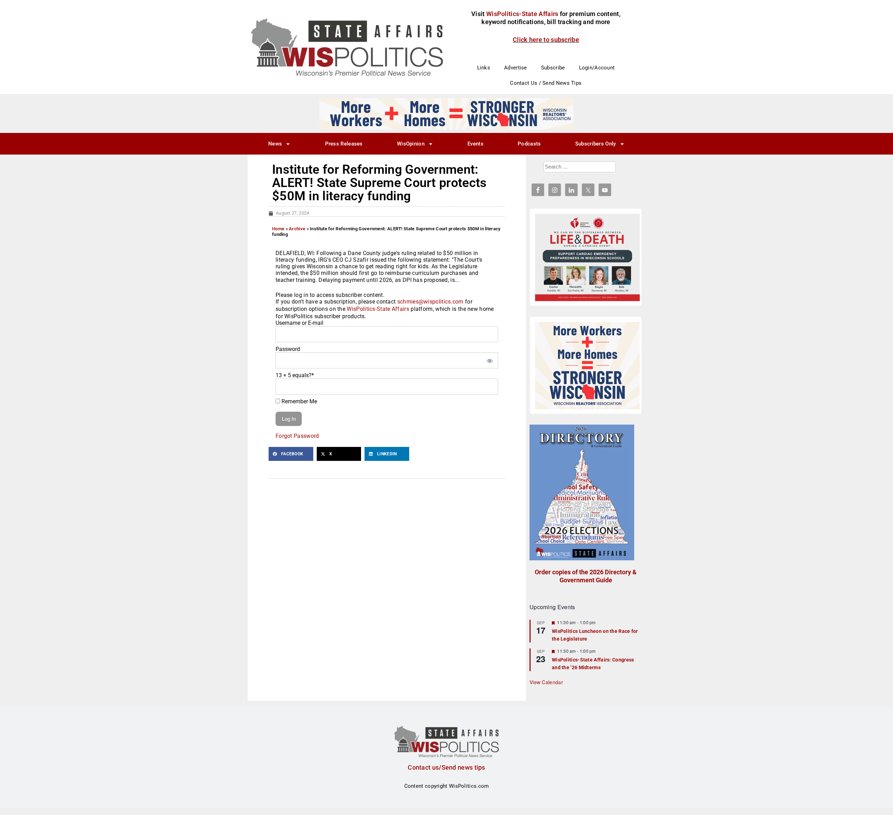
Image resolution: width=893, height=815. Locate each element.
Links (483, 68)
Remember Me (298, 401)
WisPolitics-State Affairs (378, 309)
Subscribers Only (595, 144)
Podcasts (529, 144)
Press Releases (344, 144)
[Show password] (489, 360)
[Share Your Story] (587, 257)
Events (475, 144)
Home (278, 228)
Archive (297, 228)
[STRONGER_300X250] (587, 365)
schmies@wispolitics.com (430, 301)
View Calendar (546, 682)
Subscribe (553, 68)
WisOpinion (411, 144)
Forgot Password (297, 436)
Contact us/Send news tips (446, 767)
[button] (291, 454)
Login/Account (597, 68)
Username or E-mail (299, 323)
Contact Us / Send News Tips (545, 83)
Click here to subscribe (546, 39)
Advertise (515, 68)
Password (288, 349)
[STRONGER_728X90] (446, 113)
